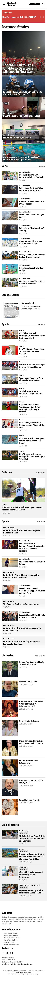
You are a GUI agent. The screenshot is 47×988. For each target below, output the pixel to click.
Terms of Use (19, 972)
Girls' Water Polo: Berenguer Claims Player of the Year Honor (31, 440)
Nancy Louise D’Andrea (29, 721)
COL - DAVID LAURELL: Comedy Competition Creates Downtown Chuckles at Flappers (32, 547)
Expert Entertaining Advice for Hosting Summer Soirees (31, 891)
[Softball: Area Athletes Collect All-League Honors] (10, 392)
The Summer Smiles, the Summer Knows (21, 604)
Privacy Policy (27, 972)
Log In (31, 4)
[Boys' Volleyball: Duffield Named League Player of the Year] (10, 423)
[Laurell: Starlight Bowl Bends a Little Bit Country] (10, 616)
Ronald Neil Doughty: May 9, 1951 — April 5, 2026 (31, 663)
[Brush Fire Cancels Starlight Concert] (10, 215)
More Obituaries (40, 655)
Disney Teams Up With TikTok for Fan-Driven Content (32, 255)
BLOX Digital (37, 974)
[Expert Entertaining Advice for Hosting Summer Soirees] (10, 889)
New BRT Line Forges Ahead (17, 137)
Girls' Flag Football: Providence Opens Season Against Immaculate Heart (22, 508)
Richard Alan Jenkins (28, 682)
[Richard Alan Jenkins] (10, 689)
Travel (21, 849)
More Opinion (41, 521)
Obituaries (7, 655)
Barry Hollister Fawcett (29, 800)
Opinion (6, 521)
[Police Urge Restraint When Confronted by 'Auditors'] (10, 189)
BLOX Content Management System (21, 974)
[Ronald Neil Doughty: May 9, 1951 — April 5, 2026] (10, 669)
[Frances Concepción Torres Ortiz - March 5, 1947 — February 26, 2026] (10, 708)
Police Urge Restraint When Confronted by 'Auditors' (31, 189)
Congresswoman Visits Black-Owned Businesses (32, 282)
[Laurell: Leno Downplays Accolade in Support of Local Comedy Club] (10, 589)
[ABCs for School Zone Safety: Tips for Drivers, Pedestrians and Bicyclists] (10, 834)
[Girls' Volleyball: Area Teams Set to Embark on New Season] (10, 350)
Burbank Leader (8, 113)
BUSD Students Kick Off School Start (21, 116)
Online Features (10, 824)
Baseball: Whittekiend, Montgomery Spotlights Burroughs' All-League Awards (29, 408)
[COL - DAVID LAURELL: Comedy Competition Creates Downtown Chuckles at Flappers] (10, 544)
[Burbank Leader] (11, 317)
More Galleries (40, 472)
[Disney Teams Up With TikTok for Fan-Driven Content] (10, 255)
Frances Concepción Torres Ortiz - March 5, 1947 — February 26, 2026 (31, 703)
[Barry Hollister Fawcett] (10, 807)
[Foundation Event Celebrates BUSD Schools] (10, 202)
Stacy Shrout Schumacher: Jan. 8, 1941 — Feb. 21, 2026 (31, 742)
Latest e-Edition (10, 294)
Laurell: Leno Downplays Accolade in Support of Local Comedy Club (32, 590)
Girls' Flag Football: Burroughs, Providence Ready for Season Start (32, 335)
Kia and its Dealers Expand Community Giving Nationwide (31, 874)
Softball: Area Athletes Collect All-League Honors (31, 392)
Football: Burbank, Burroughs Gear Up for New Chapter (32, 365)
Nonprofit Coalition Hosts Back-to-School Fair (30, 242)
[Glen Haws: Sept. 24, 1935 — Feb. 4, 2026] (10, 787)
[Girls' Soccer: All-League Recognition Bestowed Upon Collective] (10, 455)
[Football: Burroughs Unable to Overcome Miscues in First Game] (23, 53)
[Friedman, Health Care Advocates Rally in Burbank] (10, 175)
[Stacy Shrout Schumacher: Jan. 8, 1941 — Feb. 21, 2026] (10, 748)
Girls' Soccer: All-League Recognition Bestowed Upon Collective (32, 456)
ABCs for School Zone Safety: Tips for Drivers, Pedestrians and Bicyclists (32, 838)
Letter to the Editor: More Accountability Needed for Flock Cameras (21, 576)
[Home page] (11, 4)
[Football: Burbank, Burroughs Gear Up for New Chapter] (10, 365)
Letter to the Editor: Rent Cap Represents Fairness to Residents (21, 642)
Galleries (7, 472)
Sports (5, 62)
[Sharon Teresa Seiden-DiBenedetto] (10, 767)
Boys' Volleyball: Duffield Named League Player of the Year (31, 425)
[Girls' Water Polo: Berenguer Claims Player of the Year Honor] (10, 439)
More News (41, 166)
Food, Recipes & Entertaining (29, 885)
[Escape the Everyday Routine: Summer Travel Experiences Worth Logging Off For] (10, 852)
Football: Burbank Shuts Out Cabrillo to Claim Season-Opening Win (22, 93)
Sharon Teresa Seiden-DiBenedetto (29, 761)
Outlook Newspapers (16, 970)
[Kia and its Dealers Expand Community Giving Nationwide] (10, 870)
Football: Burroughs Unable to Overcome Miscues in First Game (19, 68)
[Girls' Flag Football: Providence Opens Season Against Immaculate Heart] (23, 490)
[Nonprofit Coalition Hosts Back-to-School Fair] (10, 242)
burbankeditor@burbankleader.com (19, 964)
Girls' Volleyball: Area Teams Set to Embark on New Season (31, 351)
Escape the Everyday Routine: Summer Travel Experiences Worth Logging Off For (32, 856)
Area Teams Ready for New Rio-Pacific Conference (31, 379)
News (5, 165)
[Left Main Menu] (4, 4)
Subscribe (36, 4)
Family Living (23, 831)
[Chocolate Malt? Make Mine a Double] (10, 562)
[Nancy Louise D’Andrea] (10, 728)
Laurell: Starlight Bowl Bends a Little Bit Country (32, 616)
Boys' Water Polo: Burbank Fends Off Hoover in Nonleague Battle (21, 158)
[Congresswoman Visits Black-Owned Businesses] (10, 282)
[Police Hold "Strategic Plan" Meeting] (10, 229)
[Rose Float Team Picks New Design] (10, 269)
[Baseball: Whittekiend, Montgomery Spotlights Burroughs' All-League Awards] (10, 405)
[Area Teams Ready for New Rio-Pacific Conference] (10, 379)
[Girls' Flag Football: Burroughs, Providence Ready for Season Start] (10, 334)
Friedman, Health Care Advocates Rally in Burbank (31, 176)
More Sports (41, 324)
